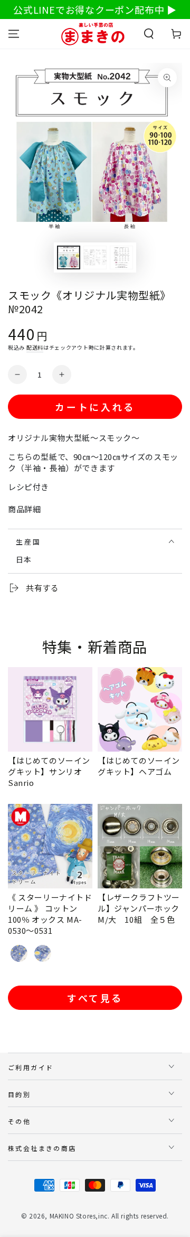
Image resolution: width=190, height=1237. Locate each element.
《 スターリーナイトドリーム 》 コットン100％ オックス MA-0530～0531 (50, 914)
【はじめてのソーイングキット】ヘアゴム (139, 766)
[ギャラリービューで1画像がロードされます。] (68, 257)
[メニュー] (13, 34)
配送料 (34, 347)
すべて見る (95, 998)
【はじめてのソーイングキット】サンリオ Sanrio (49, 771)
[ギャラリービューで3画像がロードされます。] (121, 257)
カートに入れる (95, 407)
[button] (149, 34)
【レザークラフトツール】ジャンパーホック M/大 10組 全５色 (143, 908)
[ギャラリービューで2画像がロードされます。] (95, 257)
